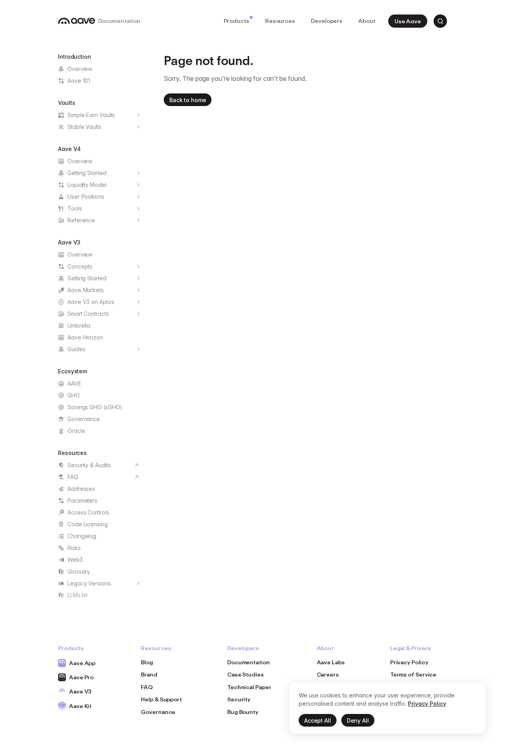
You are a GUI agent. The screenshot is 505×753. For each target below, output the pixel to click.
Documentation (248, 662)
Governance (158, 711)
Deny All (358, 720)
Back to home (187, 100)
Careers (328, 674)
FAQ (147, 687)
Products (236, 20)
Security (239, 699)
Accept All (317, 720)
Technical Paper (249, 687)
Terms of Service (413, 674)
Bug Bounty (242, 711)
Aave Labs (331, 662)
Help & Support (161, 699)
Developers (326, 20)
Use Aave (408, 20)
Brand (149, 674)
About (367, 20)
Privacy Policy (409, 662)
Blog (147, 662)
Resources (280, 20)
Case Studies (245, 674)
